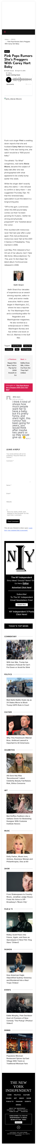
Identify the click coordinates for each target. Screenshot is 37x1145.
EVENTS (28, 1101)
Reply (28, 438)
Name (8, 485)
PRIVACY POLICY (22, 1110)
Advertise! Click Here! (21, 587)
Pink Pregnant (26, 349)
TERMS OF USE (13, 1111)
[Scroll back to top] (18, 1127)
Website (9, 502)
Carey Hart (27, 346)
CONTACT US (11, 1110)
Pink (17, 349)
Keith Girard (10, 70)
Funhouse (9, 349)
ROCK (7, 51)
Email (8, 493)
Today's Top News (18, 626)
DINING (18, 1105)
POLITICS (17, 1095)
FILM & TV (10, 1101)
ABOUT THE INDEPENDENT (17, 1108)
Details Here (18, 1122)
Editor (26, 583)
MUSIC (21, 1098)
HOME (9, 1095)
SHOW (29, 1098)
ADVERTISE (24, 1111)
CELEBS (9, 1098)
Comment (10, 461)
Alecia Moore (17, 346)
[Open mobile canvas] (5, 32)
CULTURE (26, 1095)
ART (15, 1098)
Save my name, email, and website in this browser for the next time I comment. (18, 513)
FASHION (19, 1101)
